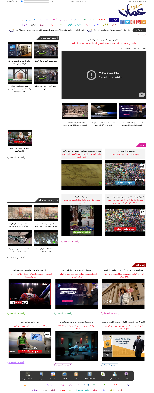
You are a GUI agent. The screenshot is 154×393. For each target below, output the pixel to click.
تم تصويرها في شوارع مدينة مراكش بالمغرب (76, 322)
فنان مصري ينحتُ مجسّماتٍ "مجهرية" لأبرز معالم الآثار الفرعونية (103, 124)
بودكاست (126, 379)
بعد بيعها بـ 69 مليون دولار (125, 151)
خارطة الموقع (114, 379)
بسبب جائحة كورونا (82, 197)
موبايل (41, 379)
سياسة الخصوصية (27, 379)
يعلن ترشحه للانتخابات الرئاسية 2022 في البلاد (29, 270)
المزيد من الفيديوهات (70, 241)
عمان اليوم (17, 1)
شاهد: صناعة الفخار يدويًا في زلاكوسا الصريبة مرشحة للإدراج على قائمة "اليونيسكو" (19, 88)
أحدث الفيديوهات (49, 38)
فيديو (137, 35)
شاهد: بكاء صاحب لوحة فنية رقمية (125, 154)
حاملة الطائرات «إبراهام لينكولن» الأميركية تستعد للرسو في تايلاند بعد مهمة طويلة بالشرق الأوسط (56, 30)
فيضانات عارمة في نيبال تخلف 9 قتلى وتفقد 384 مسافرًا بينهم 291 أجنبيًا (125, 30)
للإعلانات (64, 379)
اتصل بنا (52, 379)
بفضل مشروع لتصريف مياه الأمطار (45, 61)
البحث (51, 1)
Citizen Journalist (89, 379)
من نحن (103, 379)
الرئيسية (143, 35)
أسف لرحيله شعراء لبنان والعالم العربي (76, 270)
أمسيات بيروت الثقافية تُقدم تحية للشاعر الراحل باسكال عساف (132, 124)
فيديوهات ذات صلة (48, 200)
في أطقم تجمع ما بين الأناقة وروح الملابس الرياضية (123, 270)
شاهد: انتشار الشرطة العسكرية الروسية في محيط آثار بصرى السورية (75, 124)
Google (9, 1)
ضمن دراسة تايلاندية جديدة (30, 322)
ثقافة (142, 145)
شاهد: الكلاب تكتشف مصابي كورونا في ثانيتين (31, 326)
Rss (76, 379)
